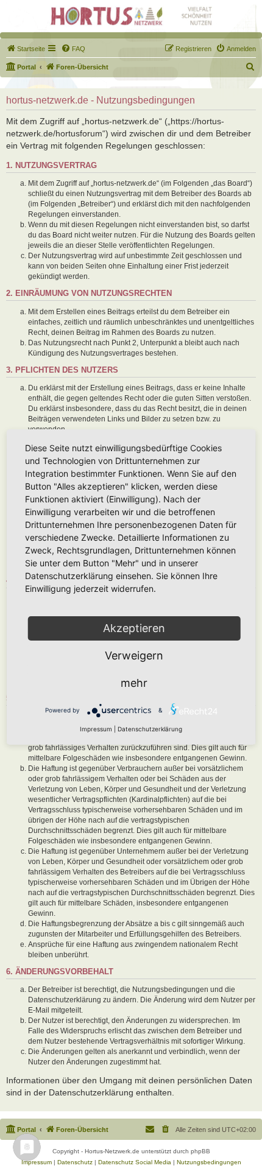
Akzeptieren (134, 628)
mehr (134, 683)
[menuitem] (25, 48)
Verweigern (134, 655)
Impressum (96, 729)
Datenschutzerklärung (150, 729)
